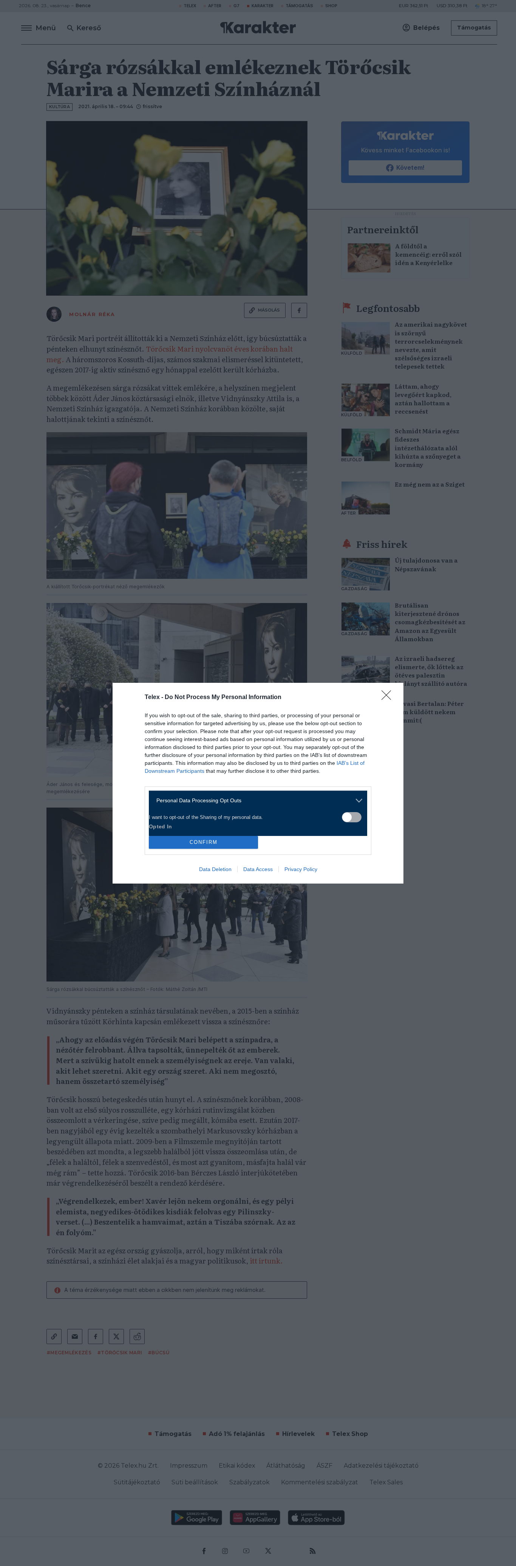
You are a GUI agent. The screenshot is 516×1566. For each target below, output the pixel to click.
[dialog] (258, 783)
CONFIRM (204, 842)
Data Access (258, 869)
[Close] (389, 697)
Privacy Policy (300, 869)
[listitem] (255, 801)
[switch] (352, 817)
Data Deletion (215, 869)
